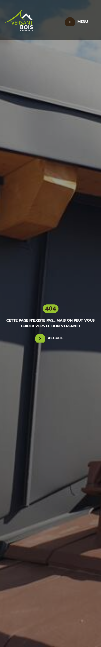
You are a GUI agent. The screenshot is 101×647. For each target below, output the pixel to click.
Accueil (55, 338)
